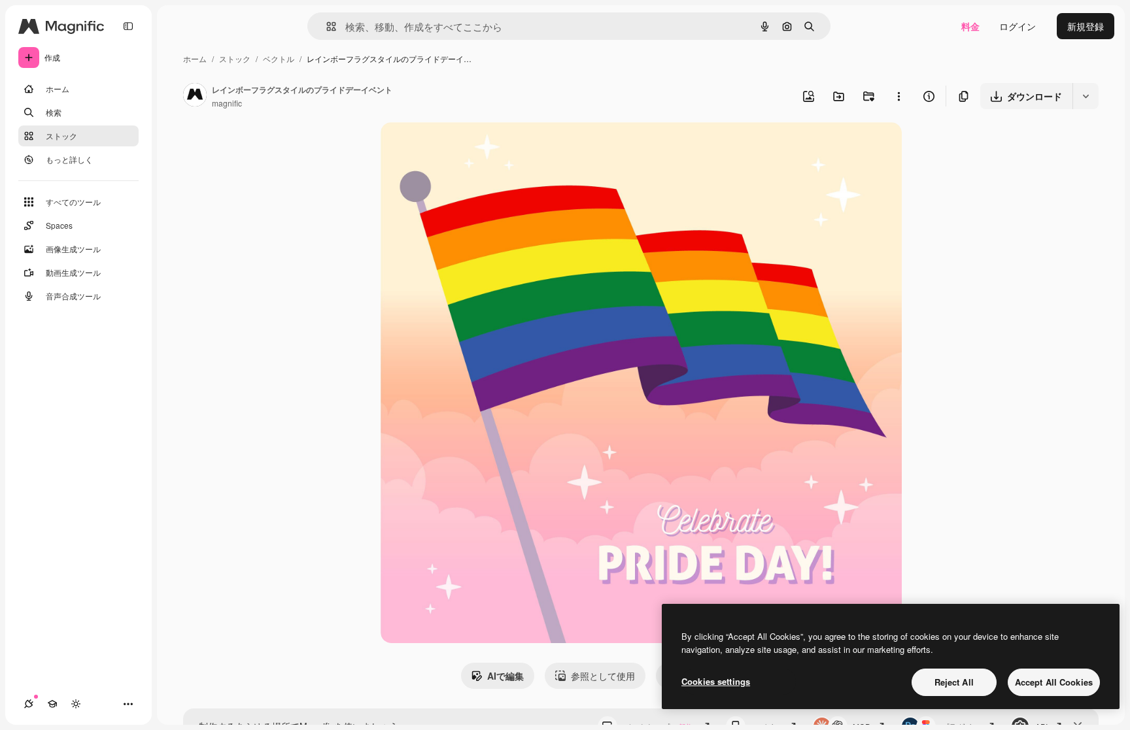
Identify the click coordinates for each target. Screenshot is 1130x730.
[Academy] (52, 703)
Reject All (954, 682)
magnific (227, 102)
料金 (970, 26)
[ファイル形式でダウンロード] (1085, 96)
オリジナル (470, 147)
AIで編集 (505, 675)
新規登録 (1085, 26)
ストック (234, 58)
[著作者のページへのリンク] (195, 96)
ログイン (1017, 26)
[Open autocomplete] (326, 26)
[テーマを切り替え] (75, 703)
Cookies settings (715, 681)
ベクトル (278, 58)
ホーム (195, 58)
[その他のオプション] (898, 96)
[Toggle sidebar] (128, 26)
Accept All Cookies (1054, 682)
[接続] (28, 703)
